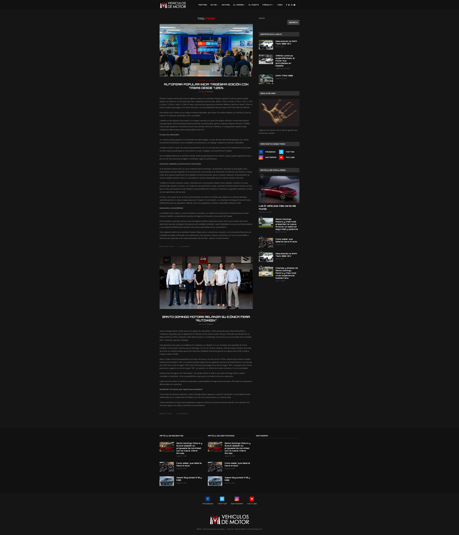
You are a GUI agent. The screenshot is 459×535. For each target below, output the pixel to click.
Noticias (226, 5)
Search (262, 18)
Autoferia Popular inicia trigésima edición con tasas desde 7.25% (206, 86)
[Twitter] (289, 5)
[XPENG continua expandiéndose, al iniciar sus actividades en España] (266, 59)
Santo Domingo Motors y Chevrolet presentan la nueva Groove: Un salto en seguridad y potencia (287, 224)
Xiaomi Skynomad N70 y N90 (189, 478)
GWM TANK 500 (284, 76)
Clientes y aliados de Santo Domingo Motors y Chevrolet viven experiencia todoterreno (287, 273)
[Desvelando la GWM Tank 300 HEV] (266, 45)
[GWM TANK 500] (266, 79)
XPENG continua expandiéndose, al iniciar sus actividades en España (285, 61)
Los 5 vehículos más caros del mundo (277, 207)
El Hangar (238, 5)
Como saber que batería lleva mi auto (286, 240)
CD (226, 529)
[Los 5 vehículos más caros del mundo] (279, 189)
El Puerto (254, 5)
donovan (210, 92)
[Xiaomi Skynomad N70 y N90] (167, 481)
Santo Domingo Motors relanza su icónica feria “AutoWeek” (206, 318)
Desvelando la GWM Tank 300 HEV (286, 42)
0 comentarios (185, 246)
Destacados (202, 80)
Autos (213, 5)
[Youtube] (294, 5)
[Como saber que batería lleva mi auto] (266, 242)
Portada (202, 5)
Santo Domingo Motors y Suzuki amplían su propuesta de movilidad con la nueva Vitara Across (189, 448)
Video (279, 5)
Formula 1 (267, 5)
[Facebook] (286, 5)
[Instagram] (291, 5)
